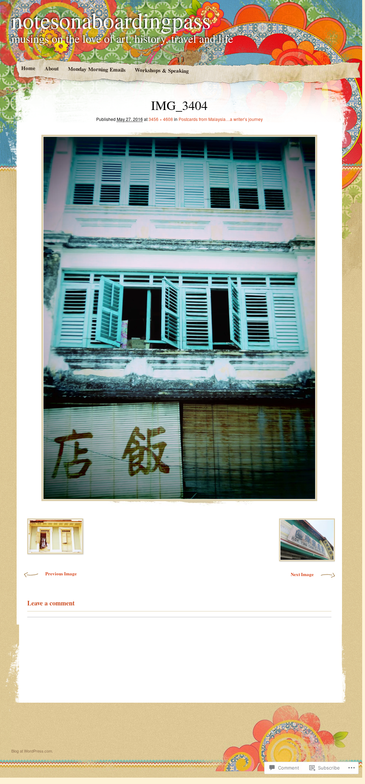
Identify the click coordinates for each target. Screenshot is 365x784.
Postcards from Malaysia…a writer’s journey (221, 119)
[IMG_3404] (179, 316)
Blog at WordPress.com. (32, 751)
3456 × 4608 (161, 119)
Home (28, 68)
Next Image (302, 574)
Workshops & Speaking (161, 70)
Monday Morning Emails (96, 69)
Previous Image (61, 573)
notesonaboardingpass (111, 20)
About (51, 68)
